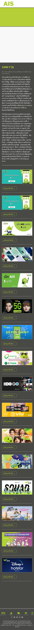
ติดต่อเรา (30, 625)
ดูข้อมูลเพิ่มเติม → (9, 188)
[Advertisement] (17, 45)
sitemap (17, 626)
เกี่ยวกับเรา (24, 625)
